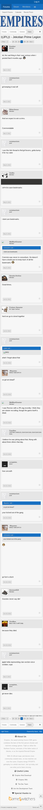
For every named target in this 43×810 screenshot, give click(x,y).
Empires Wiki (23, 780)
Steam (16, 7)
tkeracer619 (14, 590)
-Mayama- (13, 371)
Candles (12, 431)
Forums (6, 7)
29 (27, 41)
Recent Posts (28, 12)
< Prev (3, 41)
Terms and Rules (37, 807)
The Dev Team (22, 784)
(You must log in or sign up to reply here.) (30, 715)
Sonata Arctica (15, 276)
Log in (36, 2)
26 (19, 41)
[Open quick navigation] (40, 31)
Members (26, 7)
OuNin (11, 173)
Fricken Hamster (16, 307)
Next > (31, 41)
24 (13, 41)
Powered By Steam (32, 731)
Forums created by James (9, 807)
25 (16, 41)
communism (14, 78)
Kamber (12, 46)
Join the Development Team (22, 788)
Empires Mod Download (22, 775)
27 (21, 41)
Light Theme (4, 731)
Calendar (18, 12)
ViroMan (12, 621)
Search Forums (7, 12)
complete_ (13, 462)
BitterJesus (14, 109)
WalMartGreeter (15, 242)
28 (24, 41)
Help (40, 731)
